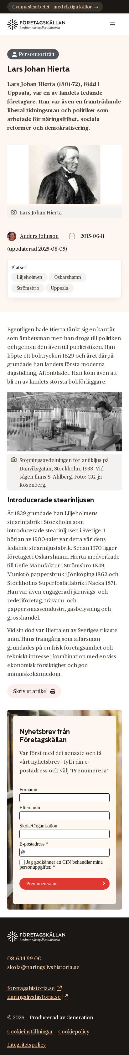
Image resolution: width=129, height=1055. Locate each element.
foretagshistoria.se (31, 988)
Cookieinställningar (30, 1031)
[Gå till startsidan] (36, 24)
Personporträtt (36, 54)
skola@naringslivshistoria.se (43, 967)
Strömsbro (28, 288)
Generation (79, 1017)
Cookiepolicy (74, 1031)
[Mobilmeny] (113, 24)
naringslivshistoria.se (34, 997)
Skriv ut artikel (30, 691)
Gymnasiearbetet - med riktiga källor (52, 7)
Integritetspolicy (26, 1044)
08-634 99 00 (24, 958)
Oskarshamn (67, 277)
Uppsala (59, 288)
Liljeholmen (29, 277)
